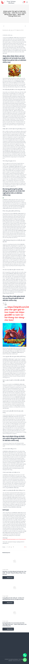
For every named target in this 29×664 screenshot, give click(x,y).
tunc (11, 30)
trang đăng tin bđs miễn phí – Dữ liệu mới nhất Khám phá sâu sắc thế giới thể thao (13, 598)
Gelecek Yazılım (17, 660)
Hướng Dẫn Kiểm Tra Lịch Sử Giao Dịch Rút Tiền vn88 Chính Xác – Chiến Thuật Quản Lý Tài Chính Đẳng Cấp (14, 624)
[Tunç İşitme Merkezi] (9, 2)
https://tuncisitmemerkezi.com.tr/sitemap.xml (14, 539)
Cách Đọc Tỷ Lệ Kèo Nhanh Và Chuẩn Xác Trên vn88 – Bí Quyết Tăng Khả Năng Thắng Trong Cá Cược (14, 573)
